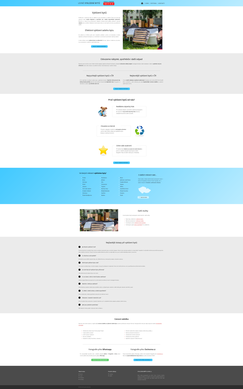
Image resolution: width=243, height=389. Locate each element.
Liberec (84, 186)
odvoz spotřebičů (138, 224)
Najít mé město (144, 197)
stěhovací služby (140, 221)
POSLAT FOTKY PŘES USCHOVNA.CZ (143, 359)
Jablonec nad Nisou (125, 180)
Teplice (103, 186)
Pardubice (104, 177)
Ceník (81, 376)
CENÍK (147, 3)
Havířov (103, 193)
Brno (83, 180)
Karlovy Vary (104, 188)
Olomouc (84, 193)
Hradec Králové (86, 191)
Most (121, 177)
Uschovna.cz (160, 354)
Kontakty (82, 379)
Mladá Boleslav (105, 191)
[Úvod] (142, 4)
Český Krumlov (124, 191)
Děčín (121, 186)
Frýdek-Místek (124, 182)
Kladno (103, 195)
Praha (84, 177)
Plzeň (83, 184)
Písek (121, 195)
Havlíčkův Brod (124, 188)
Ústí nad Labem (86, 188)
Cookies (111, 374)
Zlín (102, 182)
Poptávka (82, 377)
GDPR (110, 376)
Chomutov (104, 184)
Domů (81, 374)
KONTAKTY (161, 3)
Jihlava (103, 180)
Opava (122, 184)
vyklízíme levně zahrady (140, 223)
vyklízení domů (139, 219)
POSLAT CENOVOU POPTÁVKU (99, 46)
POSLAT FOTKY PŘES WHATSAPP (100, 359)
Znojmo (122, 193)
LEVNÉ (89, 3)
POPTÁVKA (153, 3)
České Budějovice (87, 195)
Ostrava (84, 182)
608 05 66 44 (108, 4)
